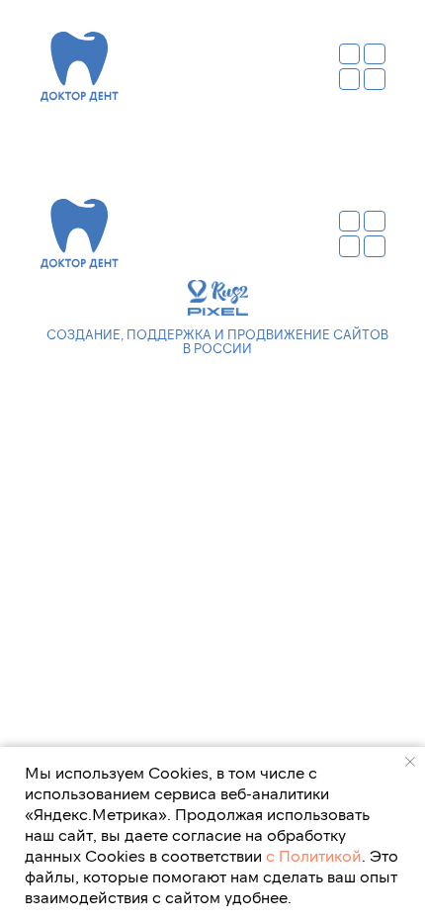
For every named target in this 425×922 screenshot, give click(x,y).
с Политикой (314, 855)
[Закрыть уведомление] (410, 762)
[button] (362, 67)
